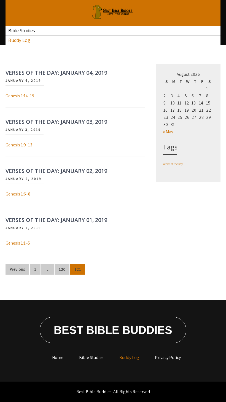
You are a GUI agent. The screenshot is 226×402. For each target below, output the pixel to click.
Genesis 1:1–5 (18, 243)
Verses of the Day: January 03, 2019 (56, 121)
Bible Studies (21, 31)
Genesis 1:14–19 (20, 96)
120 (62, 269)
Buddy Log (19, 40)
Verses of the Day (173, 164)
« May (168, 132)
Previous (17, 269)
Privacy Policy (168, 357)
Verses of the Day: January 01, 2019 (56, 220)
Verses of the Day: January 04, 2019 (56, 72)
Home (57, 357)
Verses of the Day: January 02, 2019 (56, 171)
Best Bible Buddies (113, 330)
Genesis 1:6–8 (18, 194)
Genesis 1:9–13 (19, 145)
